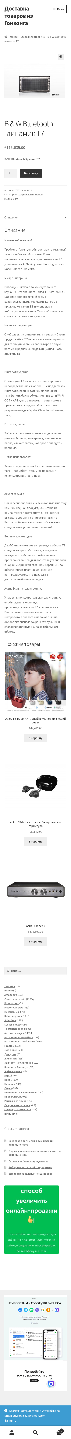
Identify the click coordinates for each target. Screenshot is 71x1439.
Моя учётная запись (12, 1432)
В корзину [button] (35, 738)
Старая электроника (32, 36)
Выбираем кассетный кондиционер (30, 1167)
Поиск (35, 1432)
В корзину (31, 173)
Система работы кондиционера (28, 1161)
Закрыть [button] (10, 1420)
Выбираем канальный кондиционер (30, 1173)
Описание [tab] (11, 217)
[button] (61, 57)
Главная (13, 36)
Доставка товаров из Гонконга (18, 16)
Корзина (54, 1429)
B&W (15, 198)
